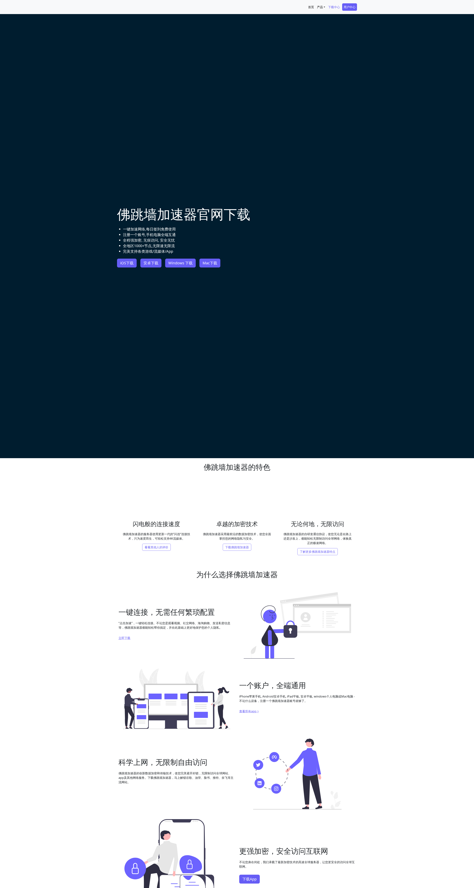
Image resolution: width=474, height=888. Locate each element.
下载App (249, 879)
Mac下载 (210, 262)
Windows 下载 (180, 262)
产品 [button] (320, 7)
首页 (311, 7)
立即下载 (124, 638)
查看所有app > (249, 711)
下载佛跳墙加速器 (237, 547)
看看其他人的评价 (156, 547)
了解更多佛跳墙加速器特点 (317, 552)
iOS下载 (126, 262)
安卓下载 (150, 262)
